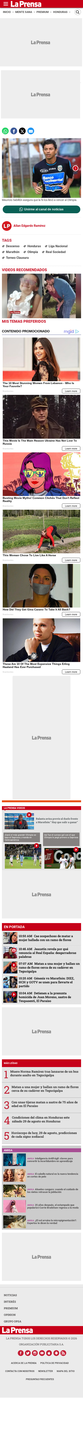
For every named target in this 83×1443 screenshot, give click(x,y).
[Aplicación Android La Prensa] (56, 1353)
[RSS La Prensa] (63, 1353)
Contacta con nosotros (19, 1371)
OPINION (10, 1315)
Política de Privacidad (54, 1363)
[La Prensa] (17, 1330)
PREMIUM (11, 1308)
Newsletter (45, 1371)
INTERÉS (10, 1301)
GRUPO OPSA (12, 1321)
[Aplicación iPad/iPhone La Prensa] (49, 1353)
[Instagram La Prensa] (35, 1353)
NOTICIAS (10, 1295)
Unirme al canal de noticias (44, 209)
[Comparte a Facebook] (13, 131)
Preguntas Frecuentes (40, 1379)
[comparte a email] (30, 131)
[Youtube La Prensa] (42, 1353)
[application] (41, 296)
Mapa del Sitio (66, 1371)
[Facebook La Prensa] (21, 1353)
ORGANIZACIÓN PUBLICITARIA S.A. (41, 1344)
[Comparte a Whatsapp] (5, 131)
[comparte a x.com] (22, 131)
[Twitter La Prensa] (28, 1353)
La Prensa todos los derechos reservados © (41, 1338)
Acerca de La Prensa (23, 1363)
